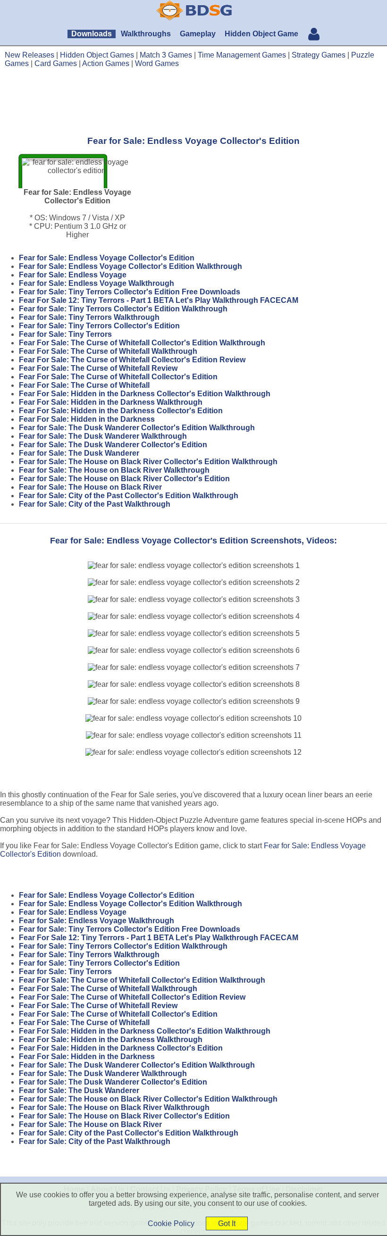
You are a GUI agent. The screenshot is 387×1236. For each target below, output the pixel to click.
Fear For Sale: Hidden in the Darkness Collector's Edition (121, 411)
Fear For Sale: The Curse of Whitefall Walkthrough (108, 351)
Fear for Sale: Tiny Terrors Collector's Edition (99, 326)
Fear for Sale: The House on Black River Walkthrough (114, 470)
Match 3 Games (166, 55)
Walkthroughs (146, 34)
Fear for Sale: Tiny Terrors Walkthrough (89, 317)
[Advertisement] (193, 101)
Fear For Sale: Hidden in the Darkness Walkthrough (110, 402)
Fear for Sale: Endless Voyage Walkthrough (96, 283)
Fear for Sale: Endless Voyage (72, 275)
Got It (227, 1223)
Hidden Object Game (261, 34)
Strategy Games (318, 55)
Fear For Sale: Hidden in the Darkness (87, 419)
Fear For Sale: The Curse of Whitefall (84, 385)
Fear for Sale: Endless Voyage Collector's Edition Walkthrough (130, 266)
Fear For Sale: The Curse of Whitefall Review (98, 368)
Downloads (91, 34)
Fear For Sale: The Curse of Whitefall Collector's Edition (118, 377)
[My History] (314, 35)
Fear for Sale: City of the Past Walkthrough (94, 504)
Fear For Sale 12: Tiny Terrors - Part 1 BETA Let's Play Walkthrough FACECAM (158, 300)
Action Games (105, 63)
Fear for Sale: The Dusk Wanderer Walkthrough (103, 436)
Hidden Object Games (97, 55)
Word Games (157, 63)
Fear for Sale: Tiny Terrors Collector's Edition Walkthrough (123, 309)
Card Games (55, 63)
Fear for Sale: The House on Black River (90, 487)
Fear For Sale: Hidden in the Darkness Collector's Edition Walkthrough (144, 394)
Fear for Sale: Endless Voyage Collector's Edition (106, 258)
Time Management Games (242, 55)
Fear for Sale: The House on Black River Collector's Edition (124, 479)
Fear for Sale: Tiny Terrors (65, 334)
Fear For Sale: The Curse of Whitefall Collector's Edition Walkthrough (142, 343)
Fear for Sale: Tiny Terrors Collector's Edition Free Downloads (129, 292)
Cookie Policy (171, 1223)
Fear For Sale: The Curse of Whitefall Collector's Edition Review (132, 360)
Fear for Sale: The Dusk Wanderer (79, 453)
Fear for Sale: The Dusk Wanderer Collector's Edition (113, 445)
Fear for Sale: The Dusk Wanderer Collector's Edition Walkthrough (137, 428)
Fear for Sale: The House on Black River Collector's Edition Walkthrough (148, 462)
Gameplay (198, 34)
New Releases (29, 55)
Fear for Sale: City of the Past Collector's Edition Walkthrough (128, 496)
